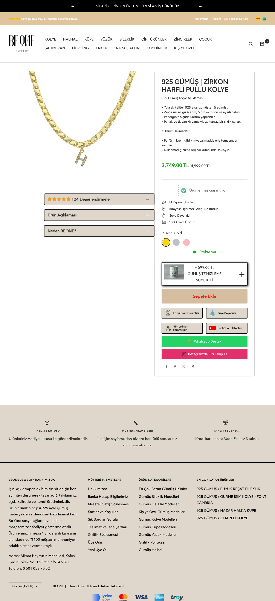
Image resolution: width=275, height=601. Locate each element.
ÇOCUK (205, 39)
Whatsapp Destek (207, 341)
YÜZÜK (107, 39)
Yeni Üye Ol (97, 550)
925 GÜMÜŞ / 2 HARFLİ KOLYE (222, 518)
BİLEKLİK (126, 39)
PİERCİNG (80, 48)
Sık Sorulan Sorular (236, 18)
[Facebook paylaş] (168, 366)
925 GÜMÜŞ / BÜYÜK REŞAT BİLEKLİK (228, 489)
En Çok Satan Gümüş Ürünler (163, 489)
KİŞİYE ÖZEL (184, 48)
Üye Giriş (95, 542)
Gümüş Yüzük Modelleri (158, 534)
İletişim (216, 18)
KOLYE (50, 39)
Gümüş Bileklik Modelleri (159, 496)
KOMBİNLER (157, 48)
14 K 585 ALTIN (127, 48)
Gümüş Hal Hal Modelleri (159, 504)
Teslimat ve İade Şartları (107, 527)
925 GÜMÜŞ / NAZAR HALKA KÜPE (226, 510)
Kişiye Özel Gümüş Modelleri (162, 512)
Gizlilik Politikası (152, 542)
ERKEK (101, 48)
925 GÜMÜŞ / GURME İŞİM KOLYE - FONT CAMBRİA (231, 499)
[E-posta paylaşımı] (193, 366)
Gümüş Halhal (150, 550)
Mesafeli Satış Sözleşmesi (109, 504)
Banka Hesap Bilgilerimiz (108, 496)
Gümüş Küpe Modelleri (157, 527)
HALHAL (70, 39)
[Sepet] (263, 44)
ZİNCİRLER (183, 39)
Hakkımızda (201, 18)
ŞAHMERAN (55, 48)
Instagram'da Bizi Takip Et (207, 354)
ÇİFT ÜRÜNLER (154, 39)
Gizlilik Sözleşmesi (103, 534)
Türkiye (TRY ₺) (22, 586)
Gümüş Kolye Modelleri (158, 519)
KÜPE (89, 39)
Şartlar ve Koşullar (103, 512)
